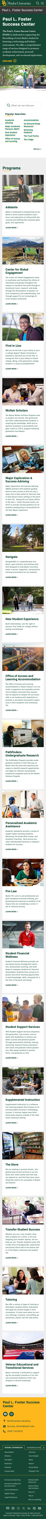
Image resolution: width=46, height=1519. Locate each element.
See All (36, 149)
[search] (36, 3)
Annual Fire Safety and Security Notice (12, 1484)
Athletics (7, 1456)
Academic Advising (9, 121)
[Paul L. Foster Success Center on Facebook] (5, 1414)
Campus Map (9, 1471)
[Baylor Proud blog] (7, 1509)
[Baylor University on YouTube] (38, 1509)
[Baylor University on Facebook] (12, 1509)
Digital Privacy (9, 1493)
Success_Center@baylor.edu (20, 1426)
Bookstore (8, 1463)
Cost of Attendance (11, 1489)
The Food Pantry (31, 135)
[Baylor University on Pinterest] (33, 1509)
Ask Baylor (8, 1459)
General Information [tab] (14, 1447)
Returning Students (28, 131)
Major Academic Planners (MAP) (12, 127)
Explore (7, 61)
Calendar (7, 1467)
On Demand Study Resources (32, 125)
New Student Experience (11, 133)
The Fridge (28, 139)
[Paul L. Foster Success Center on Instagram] (11, 1414)
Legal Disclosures (10, 1497)
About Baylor (9, 1452)
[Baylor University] (16, 3)
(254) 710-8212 (15, 1431)
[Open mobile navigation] (43, 3)
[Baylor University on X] (23, 1509)
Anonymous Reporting (12, 1480)
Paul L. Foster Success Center (22, 10)
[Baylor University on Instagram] (17, 1509)
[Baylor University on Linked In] (28, 1509)
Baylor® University (20, 1513)
